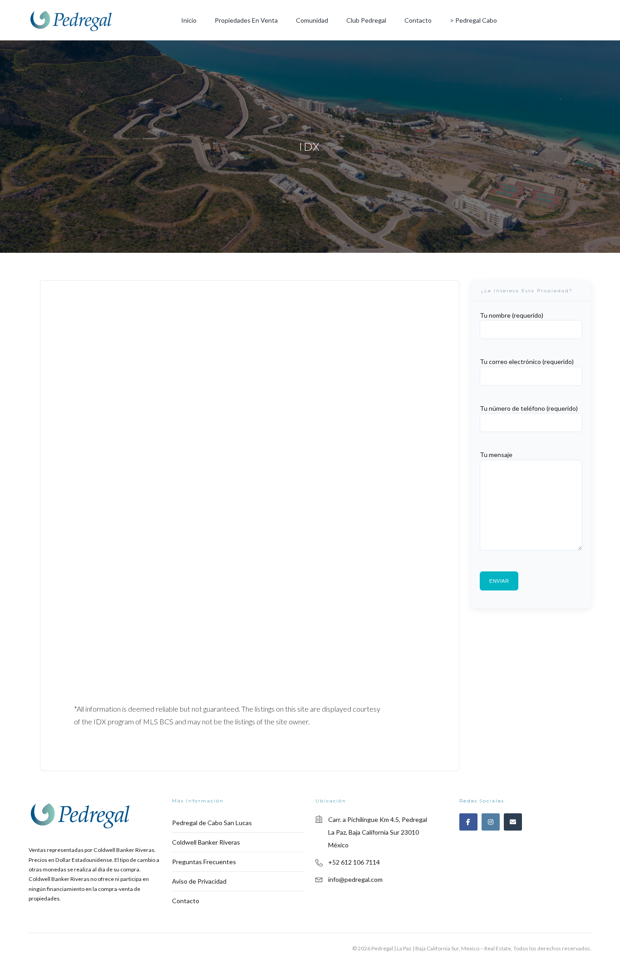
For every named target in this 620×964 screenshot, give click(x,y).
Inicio (189, 20)
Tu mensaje (496, 454)
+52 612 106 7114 (354, 862)
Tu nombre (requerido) (511, 315)
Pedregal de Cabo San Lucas (212, 822)
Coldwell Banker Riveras (206, 842)
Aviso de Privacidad (199, 881)
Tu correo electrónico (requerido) (527, 361)
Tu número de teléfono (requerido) (529, 408)
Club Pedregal (366, 20)
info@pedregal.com (355, 879)
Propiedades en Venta (246, 20)
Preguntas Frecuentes (204, 862)
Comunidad (312, 20)
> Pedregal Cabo (473, 20)
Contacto (418, 20)
